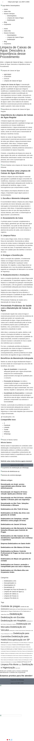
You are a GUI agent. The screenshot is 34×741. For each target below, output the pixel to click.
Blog (5, 22)
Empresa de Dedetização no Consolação (9, 661)
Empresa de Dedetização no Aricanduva (11, 657)
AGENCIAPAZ (20, 740)
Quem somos (29, 730)
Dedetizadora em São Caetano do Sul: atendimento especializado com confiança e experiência (16, 538)
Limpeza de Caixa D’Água (15, 18)
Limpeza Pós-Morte (10, 598)
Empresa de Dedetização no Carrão (25, 659)
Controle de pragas (10, 606)
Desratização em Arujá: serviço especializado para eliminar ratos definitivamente (13, 486)
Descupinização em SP (18, 639)
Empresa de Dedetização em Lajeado (8, 646)
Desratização (8, 587)
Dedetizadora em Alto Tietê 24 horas (14, 509)
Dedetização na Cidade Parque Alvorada (17, 630)
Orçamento (7, 24)
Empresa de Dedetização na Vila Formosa (10, 655)
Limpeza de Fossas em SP (24, 662)
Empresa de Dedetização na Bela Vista (23, 646)
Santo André (17, 668)
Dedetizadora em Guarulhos (26, 609)
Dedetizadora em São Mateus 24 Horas (15, 547)
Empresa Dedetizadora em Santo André (15, 543)
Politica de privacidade (16, 730)
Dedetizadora (8, 581)
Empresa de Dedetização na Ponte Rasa (14, 651)
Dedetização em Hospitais (13, 620)
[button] (17, 26)
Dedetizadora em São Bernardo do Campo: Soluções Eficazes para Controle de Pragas (17, 530)
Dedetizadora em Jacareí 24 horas (13, 524)
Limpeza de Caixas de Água (14, 62)
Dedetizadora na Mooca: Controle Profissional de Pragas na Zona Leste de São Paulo (16, 553)
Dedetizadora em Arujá (14, 609)
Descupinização (9, 583)
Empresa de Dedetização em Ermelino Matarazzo (18, 642)
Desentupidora (11, 16)
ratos (20, 664)
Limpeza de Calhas (10, 594)
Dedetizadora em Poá (18, 611)
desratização (4, 642)
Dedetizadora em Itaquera (7, 611)
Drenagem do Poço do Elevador (14, 589)
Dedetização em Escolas (13, 617)
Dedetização (11, 20)
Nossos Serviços (9, 13)
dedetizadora (5, 609)
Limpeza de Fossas (10, 596)
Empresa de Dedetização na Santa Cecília (13, 653)
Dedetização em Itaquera (11, 624)
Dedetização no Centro (8, 633)
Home (6, 9)
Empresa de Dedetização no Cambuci (10, 659)
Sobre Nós (7, 11)
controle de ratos (24, 606)
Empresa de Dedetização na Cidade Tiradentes (11, 649)
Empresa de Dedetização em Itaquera (21, 644)
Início (1, 62)
